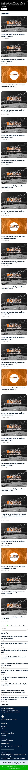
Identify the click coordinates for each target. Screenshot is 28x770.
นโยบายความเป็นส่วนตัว (11, 5)
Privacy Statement (8, 762)
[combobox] (14, 628)
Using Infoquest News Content (16, 763)
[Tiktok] (2, 746)
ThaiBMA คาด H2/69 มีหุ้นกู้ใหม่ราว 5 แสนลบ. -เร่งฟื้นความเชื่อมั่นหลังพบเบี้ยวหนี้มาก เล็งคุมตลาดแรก (13, 516)
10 (24, 625)
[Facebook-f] (15, 746)
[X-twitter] (12, 746)
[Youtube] (5, 746)
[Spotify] (18, 746)
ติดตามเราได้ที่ (5, 743)
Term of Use (17, 762)
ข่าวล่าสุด (4, 633)
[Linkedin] (21, 746)
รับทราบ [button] (4, 9)
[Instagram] (8, 746)
